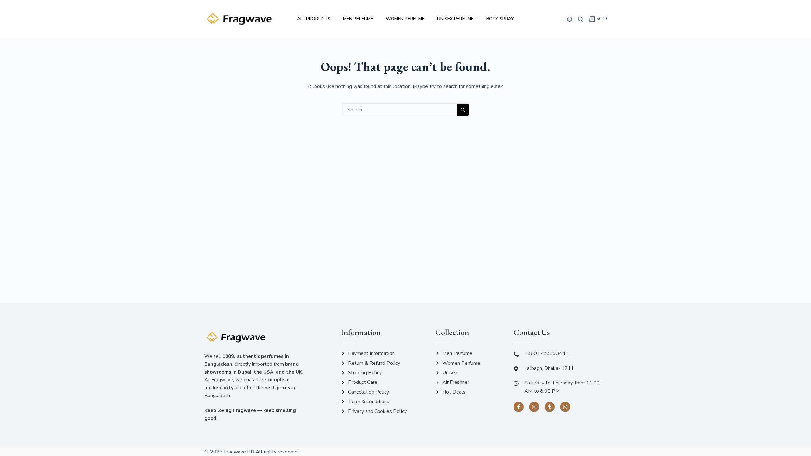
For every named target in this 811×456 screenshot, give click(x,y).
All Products (313, 19)
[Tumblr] (550, 407)
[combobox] (399, 109)
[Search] (580, 19)
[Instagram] (534, 407)
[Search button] (463, 110)
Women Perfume (405, 19)
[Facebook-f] (519, 407)
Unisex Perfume (455, 19)
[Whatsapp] (565, 407)
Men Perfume (358, 19)
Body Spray (500, 19)
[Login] (569, 19)
